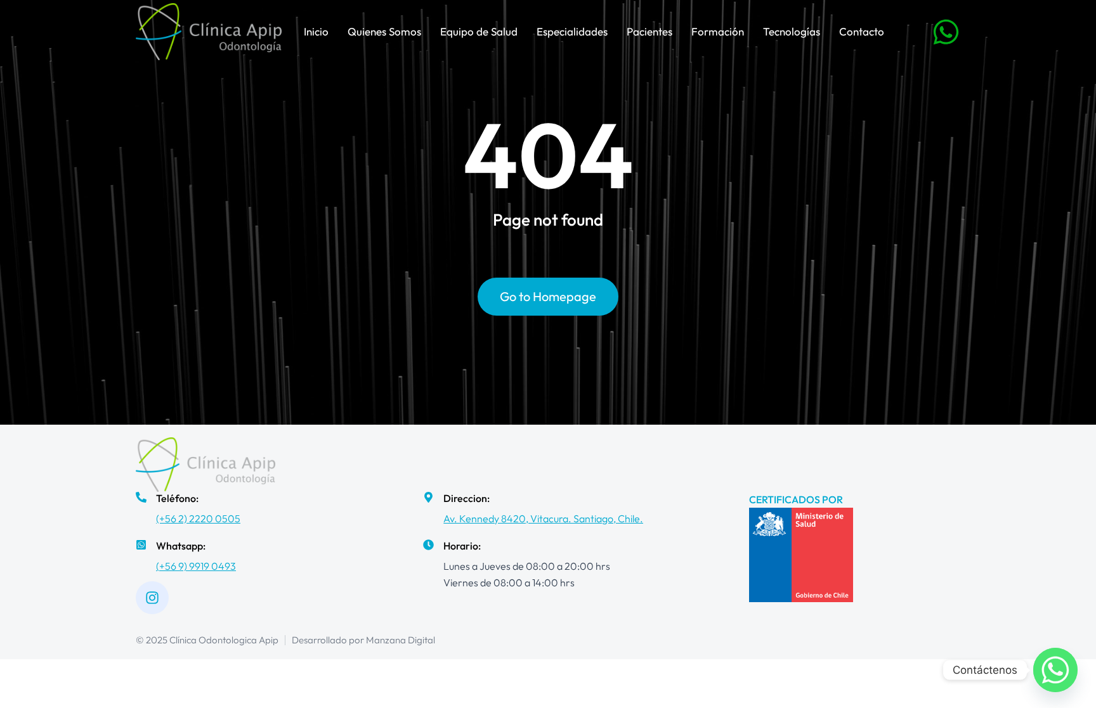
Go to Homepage (548, 296)
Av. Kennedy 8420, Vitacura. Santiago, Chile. (543, 518)
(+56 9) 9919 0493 (196, 566)
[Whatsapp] (1055, 670)
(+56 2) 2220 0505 (198, 518)
